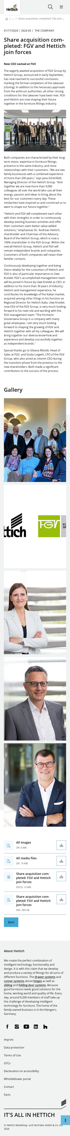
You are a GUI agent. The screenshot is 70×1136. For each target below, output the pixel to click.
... (13, 18)
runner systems (14, 981)
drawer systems (45, 977)
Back (11, 922)
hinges (37, 981)
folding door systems (32, 985)
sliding (8, 985)
